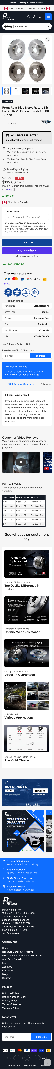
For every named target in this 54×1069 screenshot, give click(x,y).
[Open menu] (48, 16)
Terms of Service (11, 1004)
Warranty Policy (10, 1008)
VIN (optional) (12, 211)
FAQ (4, 963)
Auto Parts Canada (12, 959)
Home (5, 948)
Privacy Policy (9, 1000)
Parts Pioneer (21, 1065)
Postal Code (18, 350)
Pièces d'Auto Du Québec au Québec (22, 955)
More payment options (27, 256)
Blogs (5, 974)
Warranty (48, 383)
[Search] (28, 16)
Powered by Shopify (37, 1065)
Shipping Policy (10, 993)
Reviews (6, 977)
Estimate (40, 355)
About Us (7, 966)
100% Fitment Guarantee (21, 383)
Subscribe (41, 1037)
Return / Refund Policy (14, 996)
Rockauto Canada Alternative (17, 951)
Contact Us (8, 970)
